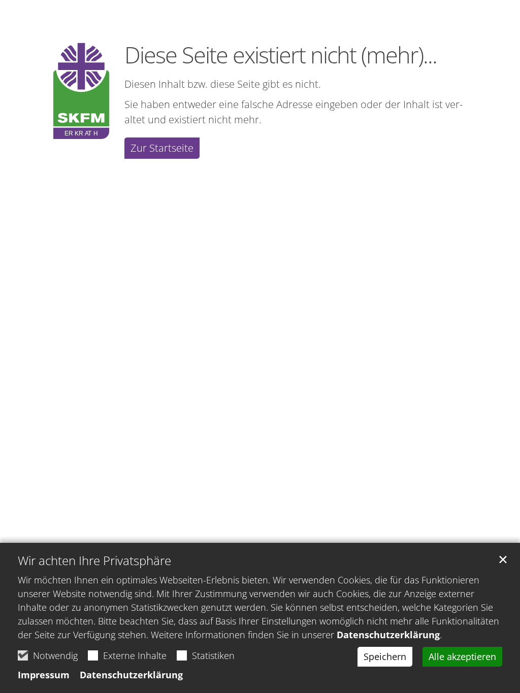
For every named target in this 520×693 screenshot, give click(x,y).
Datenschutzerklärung (388, 635)
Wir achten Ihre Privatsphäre (94, 560)
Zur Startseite (162, 148)
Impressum (44, 675)
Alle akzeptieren (462, 656)
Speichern (385, 656)
